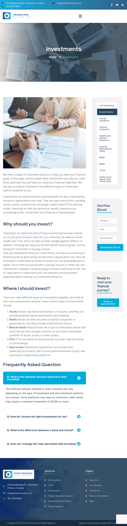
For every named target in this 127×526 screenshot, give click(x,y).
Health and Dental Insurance (105, 137)
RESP (102, 157)
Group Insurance (104, 119)
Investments (106, 112)
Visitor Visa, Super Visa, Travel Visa (105, 179)
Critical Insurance (104, 128)
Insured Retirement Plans (105, 148)
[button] (80, 16)
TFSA (102, 170)
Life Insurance (106, 105)
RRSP (102, 164)
